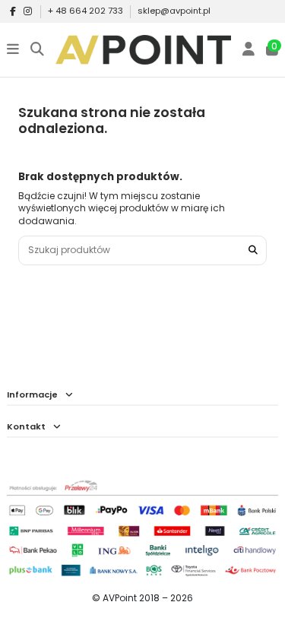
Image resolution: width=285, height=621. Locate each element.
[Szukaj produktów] (253, 250)
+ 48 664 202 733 (86, 11)
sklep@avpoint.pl (174, 11)
